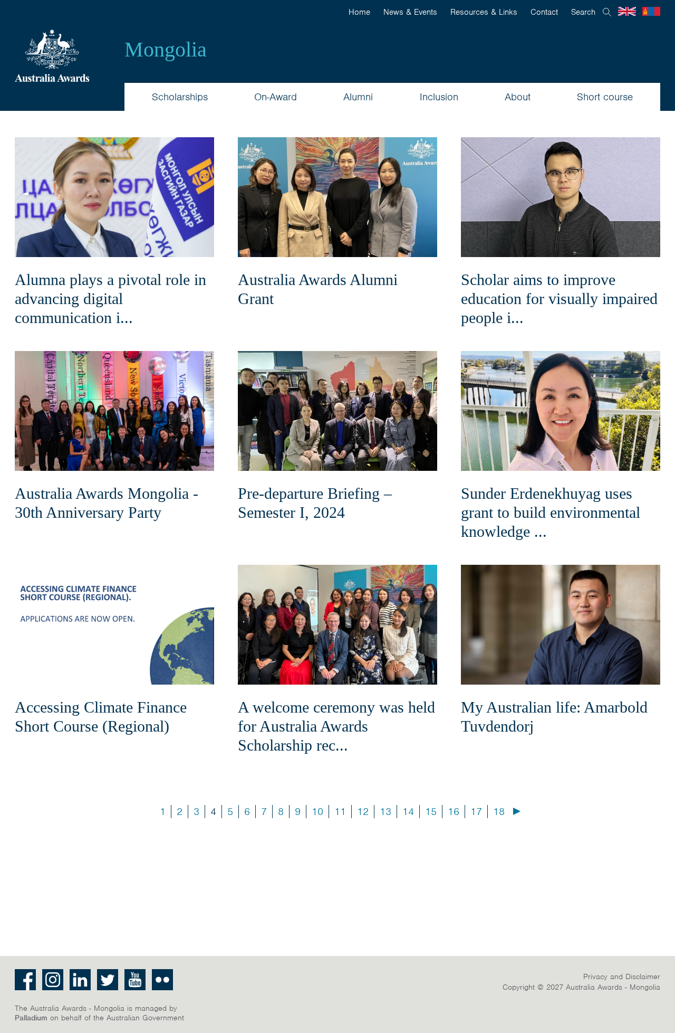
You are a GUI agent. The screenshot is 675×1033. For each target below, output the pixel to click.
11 (340, 811)
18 (499, 811)
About (518, 96)
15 (431, 811)
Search (583, 12)
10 (317, 811)
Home (359, 12)
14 (408, 811)
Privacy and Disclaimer (621, 976)
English (627, 11)
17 (476, 811)
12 (363, 811)
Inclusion (439, 96)
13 (385, 811)
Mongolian (651, 11)
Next (516, 811)
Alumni (358, 96)
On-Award (275, 96)
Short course (605, 96)
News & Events (410, 12)
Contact (544, 12)
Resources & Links (483, 12)
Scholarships (180, 96)
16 (453, 811)
